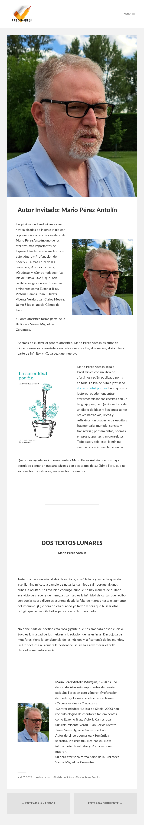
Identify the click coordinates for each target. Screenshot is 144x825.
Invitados (44, 777)
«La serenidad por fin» (92, 388)
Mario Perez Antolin (88, 777)
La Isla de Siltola (64, 777)
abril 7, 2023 (25, 777)
